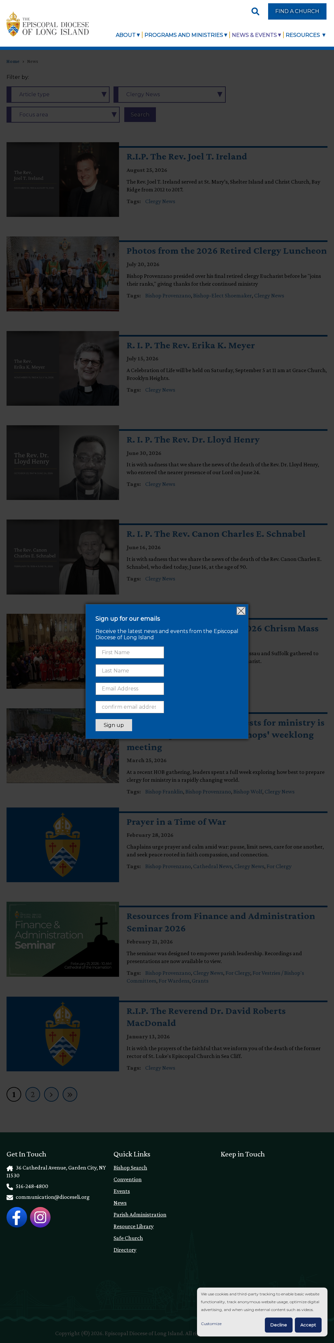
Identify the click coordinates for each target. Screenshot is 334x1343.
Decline (278, 1324)
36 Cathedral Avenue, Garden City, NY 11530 (56, 1171)
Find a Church (297, 11)
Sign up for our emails (128, 618)
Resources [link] (303, 35)
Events (122, 1191)
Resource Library (134, 1226)
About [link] (126, 35)
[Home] (48, 24)
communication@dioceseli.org (52, 1197)
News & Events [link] (254, 35)
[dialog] (262, 1312)
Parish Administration (140, 1214)
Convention (128, 1179)
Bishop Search (130, 1167)
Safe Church (128, 1238)
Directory (125, 1249)
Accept (308, 1324)
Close (241, 611)
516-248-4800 (31, 1186)
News (120, 1203)
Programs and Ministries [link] (183, 35)
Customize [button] (211, 1323)
